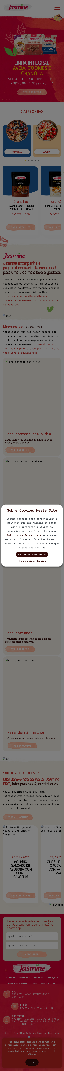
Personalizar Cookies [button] (32, 560)
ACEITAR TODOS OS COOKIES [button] (32, 554)
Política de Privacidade (24, 535)
